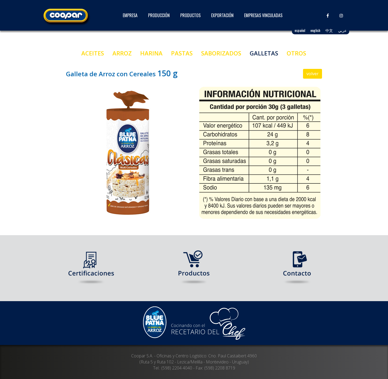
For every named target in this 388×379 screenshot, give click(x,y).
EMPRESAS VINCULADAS (263, 15)
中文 (329, 30)
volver (312, 74)
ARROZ (122, 53)
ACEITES (92, 53)
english (315, 30)
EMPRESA (130, 15)
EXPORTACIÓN (222, 15)
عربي (342, 30)
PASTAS (182, 53)
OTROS (296, 53)
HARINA (151, 53)
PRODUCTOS (190, 15)
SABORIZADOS (221, 53)
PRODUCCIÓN (159, 15)
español (300, 30)
